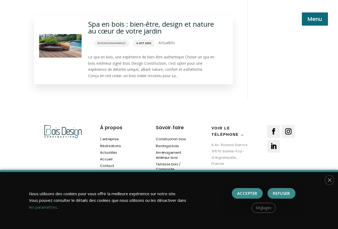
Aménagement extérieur (161, 18)
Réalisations (110, 146)
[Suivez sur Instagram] (288, 131)
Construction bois (88, 18)
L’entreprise (109, 139)
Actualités (166, 42)
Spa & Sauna (229, 18)
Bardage (121, 18)
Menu (315, 19)
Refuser (281, 193)
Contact (107, 165)
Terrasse (201, 18)
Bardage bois (167, 146)
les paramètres (43, 207)
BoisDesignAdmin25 (111, 43)
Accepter (247, 193)
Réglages (263, 207)
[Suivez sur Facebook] (273, 131)
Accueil (106, 159)
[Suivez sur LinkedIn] (273, 146)
